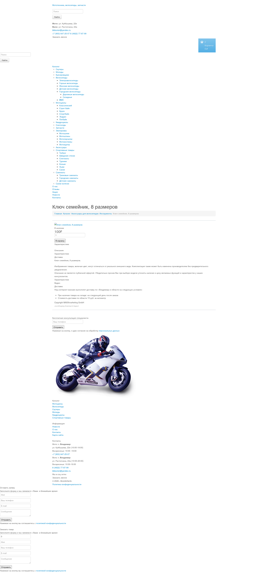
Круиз (61, 111)
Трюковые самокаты (68, 175)
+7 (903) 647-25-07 (61, 33)
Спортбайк (64, 113)
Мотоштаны (64, 136)
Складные (67, 97)
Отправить (58, 327)
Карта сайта (57, 434)
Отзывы (55, 189)
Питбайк (63, 119)
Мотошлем (64, 133)
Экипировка (61, 130)
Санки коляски (62, 183)
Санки (62, 169)
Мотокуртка (64, 144)
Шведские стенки (67, 155)
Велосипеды (61, 77)
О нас (55, 186)
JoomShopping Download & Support (66, 306)
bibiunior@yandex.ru (61, 30)
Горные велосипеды (68, 83)
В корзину (60, 240)
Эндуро (62, 116)
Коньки (62, 164)
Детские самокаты (67, 180)
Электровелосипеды (68, 80)
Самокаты (60, 172)
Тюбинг (62, 152)
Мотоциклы (61, 102)
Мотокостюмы (65, 141)
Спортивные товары (65, 150)
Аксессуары (61, 147)
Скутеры (60, 69)
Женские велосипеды (69, 85)
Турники (63, 161)
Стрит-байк (64, 108)
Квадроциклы (62, 122)
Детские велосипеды (68, 88)
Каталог (55, 66)
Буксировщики (62, 74)
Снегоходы (61, 125)
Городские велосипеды (70, 91)
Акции (55, 191)
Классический (65, 105)
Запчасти (60, 127)
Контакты (56, 197)
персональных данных (109, 330)
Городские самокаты (68, 178)
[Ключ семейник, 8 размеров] (68, 224)
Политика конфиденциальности (66, 484)
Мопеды (59, 72)
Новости (56, 194)
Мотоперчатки (65, 138)
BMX (61, 99)
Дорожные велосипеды (73, 94)
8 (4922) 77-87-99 (78, 33)
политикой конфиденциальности (51, 523)
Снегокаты (64, 158)
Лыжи (61, 166)
